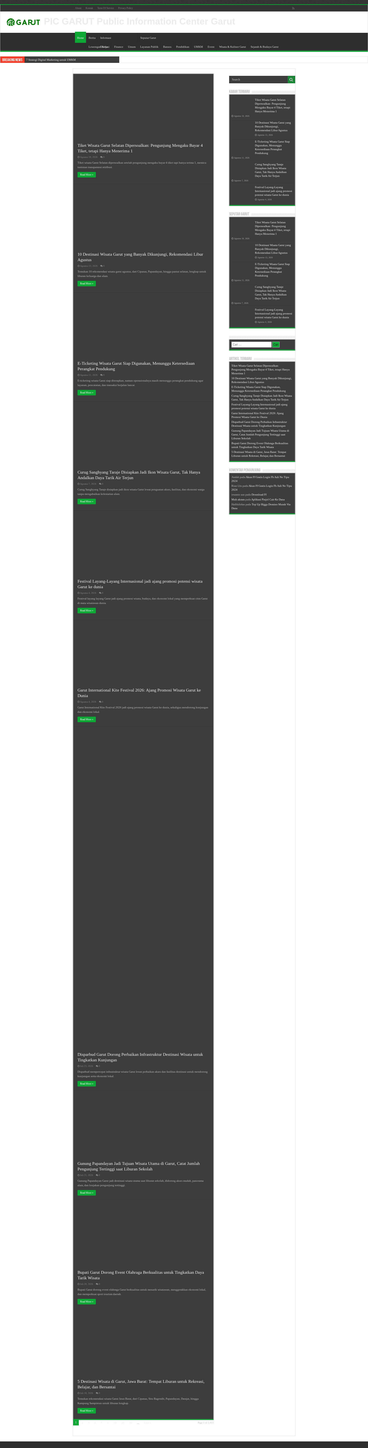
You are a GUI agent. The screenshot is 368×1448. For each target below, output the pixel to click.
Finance (118, 46)
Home (80, 37)
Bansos (167, 46)
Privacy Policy (125, 8)
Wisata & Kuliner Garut (232, 46)
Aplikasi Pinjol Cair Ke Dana (268, 499)
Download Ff (259, 494)
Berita (92, 37)
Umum (132, 46)
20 (122, 1422)
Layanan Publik (149, 46)
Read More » (86, 174)
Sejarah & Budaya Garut (265, 46)
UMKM (198, 46)
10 (115, 1422)
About (78, 8)
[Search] (291, 79)
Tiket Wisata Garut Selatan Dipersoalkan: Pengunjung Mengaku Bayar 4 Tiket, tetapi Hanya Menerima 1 (260, 369)
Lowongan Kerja (98, 46)
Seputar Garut (148, 37)
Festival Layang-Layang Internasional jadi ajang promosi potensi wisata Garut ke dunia (273, 191)
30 (130, 1422)
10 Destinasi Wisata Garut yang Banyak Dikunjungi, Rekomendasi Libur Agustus (273, 126)
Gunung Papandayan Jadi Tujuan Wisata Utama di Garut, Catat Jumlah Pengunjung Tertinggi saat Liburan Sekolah (260, 434)
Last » (147, 1422)
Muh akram (238, 499)
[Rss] (293, 8)
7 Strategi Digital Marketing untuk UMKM (51, 59)
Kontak (89, 8)
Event (211, 46)
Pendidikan (182, 46)
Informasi (105, 37)
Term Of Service (105, 8)
